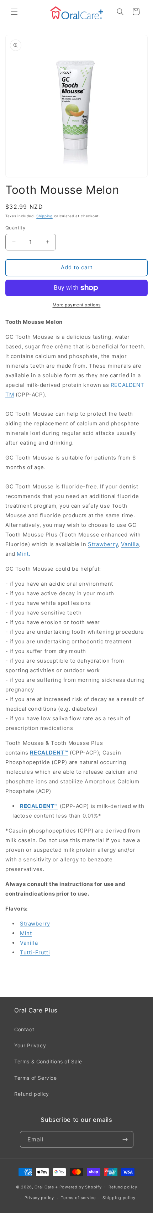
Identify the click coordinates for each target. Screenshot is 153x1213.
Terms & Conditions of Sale (48, 1061)
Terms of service (78, 1197)
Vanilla (130, 544)
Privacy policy (39, 1197)
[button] (14, 12)
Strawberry (103, 544)
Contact (24, 1029)
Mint (26, 933)
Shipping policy (119, 1197)
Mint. (23, 553)
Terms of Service (35, 1078)
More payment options (77, 304)
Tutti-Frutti (35, 952)
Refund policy (31, 1094)
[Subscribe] (125, 1139)
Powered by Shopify (80, 1186)
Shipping (44, 216)
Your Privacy (30, 1045)
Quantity (15, 227)
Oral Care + (47, 1186)
